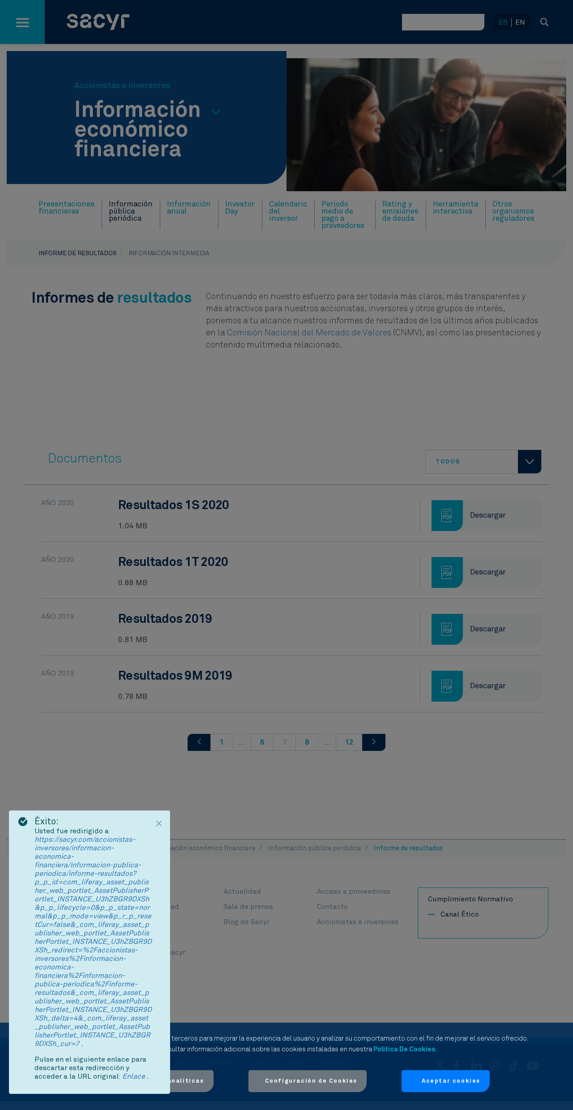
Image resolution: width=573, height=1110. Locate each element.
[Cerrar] (159, 823)
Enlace (134, 1076)
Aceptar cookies (451, 1081)
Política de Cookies (404, 1049)
